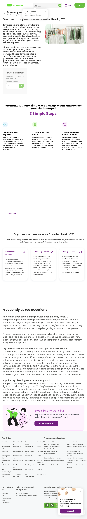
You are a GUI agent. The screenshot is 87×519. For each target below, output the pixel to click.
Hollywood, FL (17, 469)
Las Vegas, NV (18, 451)
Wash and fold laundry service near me (52, 448)
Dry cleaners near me (51, 444)
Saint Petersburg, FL (29, 475)
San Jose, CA (41, 451)
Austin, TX (40, 456)
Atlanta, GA (6, 465)
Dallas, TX (40, 446)
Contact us (6, 502)
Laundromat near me (51, 442)
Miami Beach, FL (17, 443)
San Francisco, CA (18, 466)
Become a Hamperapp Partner (26, 496)
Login (69, 5)
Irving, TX (40, 469)
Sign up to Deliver (22, 493)
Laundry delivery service (52, 458)
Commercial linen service (53, 465)
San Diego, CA (30, 465)
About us (5, 493)
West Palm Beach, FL (17, 475)
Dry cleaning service (51, 451)
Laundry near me (72, 442)
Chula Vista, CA (6, 475)
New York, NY (29, 446)
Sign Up (79, 5)
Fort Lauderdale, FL (6, 471)
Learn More (12, 213)
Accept (70, 511)
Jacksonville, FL (6, 461)
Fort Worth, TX (41, 474)
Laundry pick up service (75, 458)
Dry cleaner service (73, 451)
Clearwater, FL (18, 460)
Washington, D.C (6, 448)
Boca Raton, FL (30, 460)
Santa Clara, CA (17, 457)
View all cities (6, 498)
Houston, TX (41, 442)
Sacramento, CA (29, 452)
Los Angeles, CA (6, 457)
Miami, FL (5, 442)
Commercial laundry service (54, 460)
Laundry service (49, 453)
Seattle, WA (41, 465)
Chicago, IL (17, 446)
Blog (3, 500)
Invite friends (45, 423)
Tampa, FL (28, 456)
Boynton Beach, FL (40, 461)
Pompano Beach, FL (28, 443)
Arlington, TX (29, 469)
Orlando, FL (5, 451)
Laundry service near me (75, 444)
